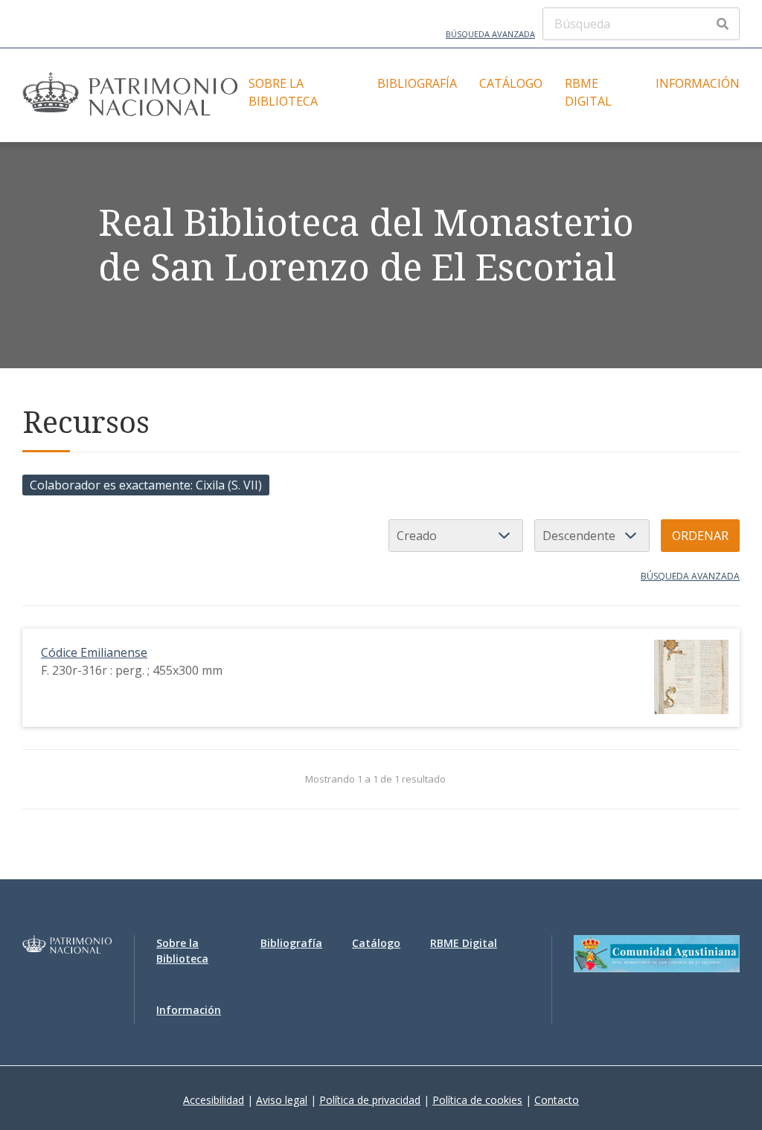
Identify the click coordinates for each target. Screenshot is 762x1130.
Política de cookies (477, 1100)
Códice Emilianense (94, 652)
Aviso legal (281, 1100)
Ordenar (700, 535)
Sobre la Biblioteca (283, 92)
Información (698, 83)
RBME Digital (588, 92)
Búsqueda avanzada (490, 33)
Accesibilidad (213, 1100)
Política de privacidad (369, 1100)
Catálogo (510, 83)
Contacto (556, 1100)
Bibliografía (417, 83)
